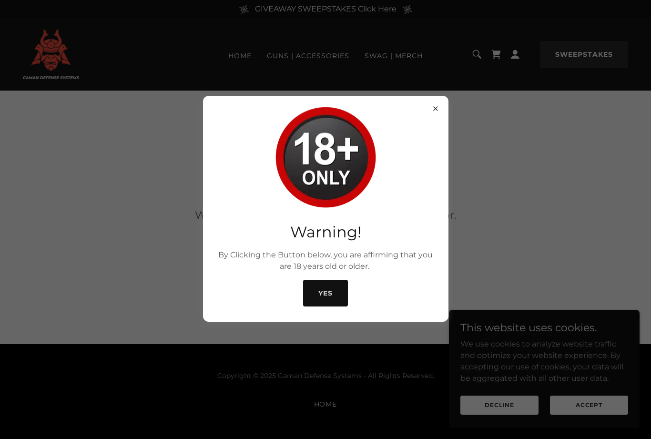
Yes (325, 293)
